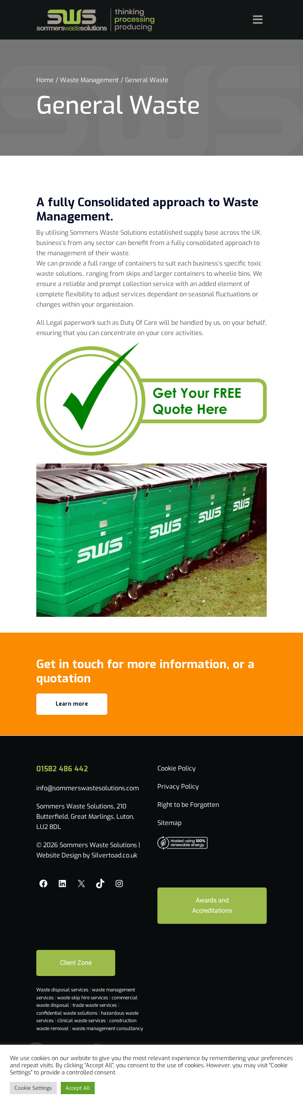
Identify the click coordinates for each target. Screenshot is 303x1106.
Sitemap (169, 823)
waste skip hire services (83, 998)
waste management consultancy (107, 1028)
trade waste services (95, 1005)
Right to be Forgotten (188, 805)
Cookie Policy (176, 768)
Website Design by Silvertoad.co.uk (86, 855)
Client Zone (76, 963)
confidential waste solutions (67, 1013)
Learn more (72, 704)
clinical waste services (82, 1020)
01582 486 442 (62, 769)
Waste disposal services (63, 990)
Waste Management (89, 80)
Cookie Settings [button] (33, 1088)
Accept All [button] (77, 1088)
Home (45, 80)
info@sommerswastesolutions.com (87, 788)
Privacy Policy (178, 786)
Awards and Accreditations (212, 905)
